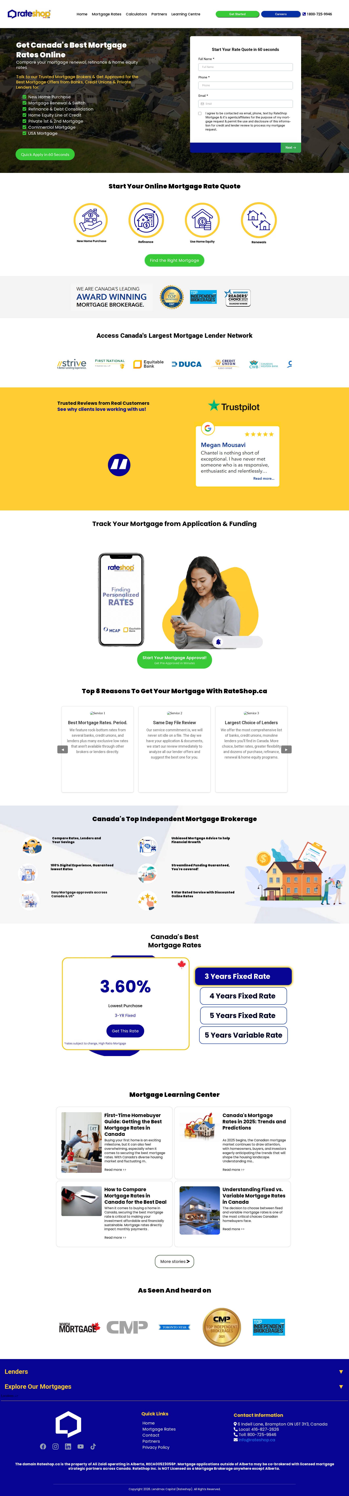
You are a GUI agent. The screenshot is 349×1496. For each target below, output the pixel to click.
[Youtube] (80, 1446)
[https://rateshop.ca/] (29, 14)
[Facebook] (43, 1446)
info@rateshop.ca (257, 1440)
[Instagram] (55, 1446)
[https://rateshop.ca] (68, 1424)
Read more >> (115, 1169)
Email (203, 96)
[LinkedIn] (68, 1446)
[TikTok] (93, 1446)
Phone (204, 77)
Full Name (206, 59)
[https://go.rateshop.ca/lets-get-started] (90, 220)
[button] (291, 148)
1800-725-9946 (319, 14)
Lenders (16, 1371)
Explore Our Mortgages (38, 1386)
